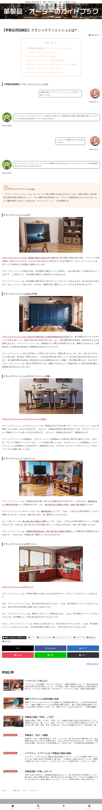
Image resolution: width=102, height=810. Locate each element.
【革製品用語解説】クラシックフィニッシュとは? (49, 48)
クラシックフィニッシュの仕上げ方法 (46, 60)
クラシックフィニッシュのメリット (45, 68)
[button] (83, 655)
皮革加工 (8, 641)
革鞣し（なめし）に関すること (15, 637)
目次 (47, 42)
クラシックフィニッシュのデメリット (46, 72)
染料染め (92, 637)
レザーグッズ (80, 637)
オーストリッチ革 (45, 637)
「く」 (33, 637)
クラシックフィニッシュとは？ (43, 56)
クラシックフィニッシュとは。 (43, 52)
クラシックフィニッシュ (63, 637)
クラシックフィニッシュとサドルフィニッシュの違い (53, 64)
